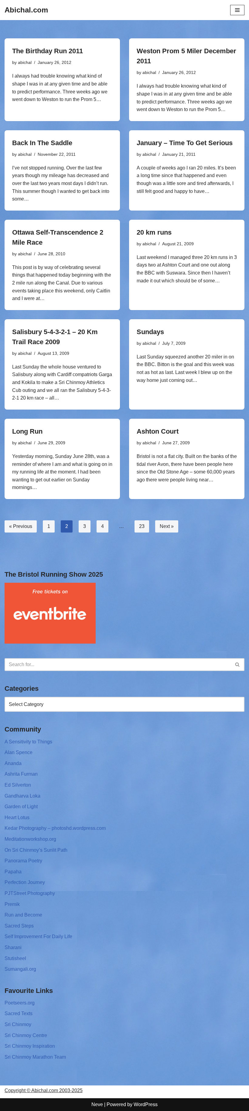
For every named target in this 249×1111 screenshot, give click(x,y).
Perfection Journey (25, 882)
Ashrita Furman (21, 774)
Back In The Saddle (42, 143)
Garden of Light (21, 806)
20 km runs (154, 232)
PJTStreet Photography (30, 893)
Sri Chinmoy (18, 1024)
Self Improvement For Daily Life (38, 936)
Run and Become (23, 914)
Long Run (27, 431)
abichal (25, 62)
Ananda (13, 763)
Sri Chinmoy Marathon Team (35, 1057)
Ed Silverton (18, 785)
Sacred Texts (18, 1013)
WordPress (146, 1104)
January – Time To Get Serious (185, 143)
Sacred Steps (19, 925)
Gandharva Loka (22, 795)
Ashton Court (158, 431)
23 (142, 526)
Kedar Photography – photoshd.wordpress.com (55, 828)
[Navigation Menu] (237, 10)
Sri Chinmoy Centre (26, 1035)
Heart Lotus (17, 817)
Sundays (150, 332)
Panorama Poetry (23, 860)
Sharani (13, 947)
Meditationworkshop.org (30, 839)
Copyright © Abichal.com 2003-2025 (44, 1090)
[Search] (237, 664)
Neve (97, 1104)
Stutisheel (15, 958)
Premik (12, 904)
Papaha (13, 871)
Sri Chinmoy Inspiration (30, 1046)
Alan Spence (18, 752)
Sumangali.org (20, 969)
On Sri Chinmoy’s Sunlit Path (36, 850)
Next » (167, 526)
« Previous (20, 526)
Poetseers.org (20, 1002)
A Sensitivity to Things (28, 741)
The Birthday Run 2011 (47, 51)
